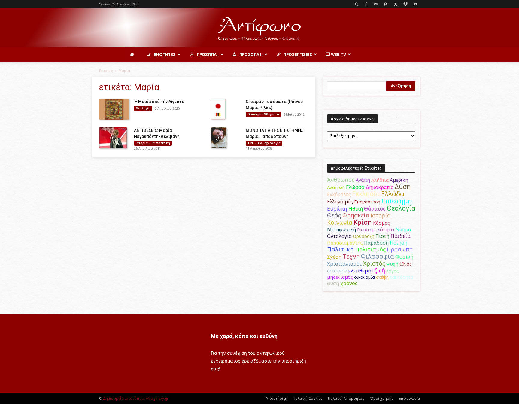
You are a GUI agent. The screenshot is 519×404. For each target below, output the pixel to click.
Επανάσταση (367, 202)
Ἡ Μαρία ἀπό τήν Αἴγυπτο (159, 101)
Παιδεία (400, 235)
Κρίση (363, 222)
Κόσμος (381, 223)
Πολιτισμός (370, 249)
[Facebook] (365, 4)
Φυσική (404, 256)
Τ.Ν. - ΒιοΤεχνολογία (264, 143)
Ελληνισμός (340, 201)
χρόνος (348, 283)
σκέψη (382, 277)
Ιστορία (381, 215)
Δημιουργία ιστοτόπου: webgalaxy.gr (135, 398)
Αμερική (399, 180)
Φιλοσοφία (377, 256)
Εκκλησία (366, 193)
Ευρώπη (337, 208)
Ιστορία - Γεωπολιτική (153, 143)
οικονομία (364, 277)
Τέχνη (351, 256)
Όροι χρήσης (381, 398)
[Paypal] (385, 4)
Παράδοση (376, 242)
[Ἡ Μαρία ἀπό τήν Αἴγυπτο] (114, 109)
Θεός (334, 215)
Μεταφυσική (341, 229)
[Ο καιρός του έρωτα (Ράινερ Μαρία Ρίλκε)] (218, 109)
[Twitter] (395, 4)
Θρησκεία (355, 215)
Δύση (403, 186)
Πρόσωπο (400, 249)
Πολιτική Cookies (307, 398)
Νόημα (403, 229)
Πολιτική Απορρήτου (346, 398)
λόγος (392, 271)
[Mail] (375, 4)
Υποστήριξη (276, 398)
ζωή (379, 270)
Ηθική (355, 208)
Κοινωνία (339, 222)
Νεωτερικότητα (375, 229)
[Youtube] (415, 4)
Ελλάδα (392, 193)
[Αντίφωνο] (259, 28)
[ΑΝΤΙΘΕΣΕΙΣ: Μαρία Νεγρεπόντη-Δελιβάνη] (113, 137)
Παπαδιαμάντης (345, 242)
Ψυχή (392, 264)
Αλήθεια (380, 180)
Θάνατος (375, 208)
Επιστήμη (396, 200)
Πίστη (382, 236)
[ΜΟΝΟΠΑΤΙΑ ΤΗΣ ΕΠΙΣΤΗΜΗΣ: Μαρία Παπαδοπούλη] (218, 137)
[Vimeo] (405, 4)
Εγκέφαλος (339, 194)
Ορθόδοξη (363, 236)
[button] (356, 4)
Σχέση (334, 257)
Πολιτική (340, 249)
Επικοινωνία (409, 398)
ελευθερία (360, 270)
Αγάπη (363, 180)
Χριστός (374, 263)
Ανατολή (336, 187)
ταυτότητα (401, 277)
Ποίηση (398, 242)
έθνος (405, 264)
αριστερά (337, 270)
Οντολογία (339, 236)
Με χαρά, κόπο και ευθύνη (244, 336)
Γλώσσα (355, 187)
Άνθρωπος (340, 180)
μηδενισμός (340, 277)
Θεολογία (143, 108)
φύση (333, 283)
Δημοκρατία (379, 187)
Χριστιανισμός (344, 263)
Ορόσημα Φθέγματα (263, 114)
